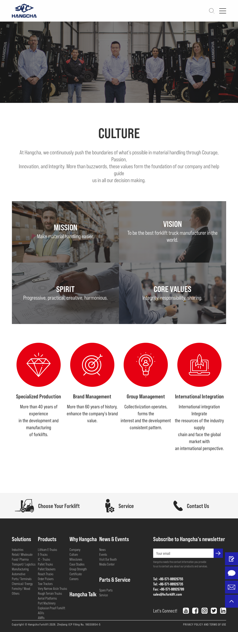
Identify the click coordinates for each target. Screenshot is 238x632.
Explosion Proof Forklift (51, 608)
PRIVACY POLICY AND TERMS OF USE (204, 624)
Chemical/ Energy (22, 583)
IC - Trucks (44, 559)
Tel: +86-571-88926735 (168, 584)
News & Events (114, 539)
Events (103, 554)
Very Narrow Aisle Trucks (52, 588)
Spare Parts (106, 590)
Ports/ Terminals (22, 579)
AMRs (41, 618)
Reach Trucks (45, 574)
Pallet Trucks (45, 564)
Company (74, 549)
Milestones (75, 559)
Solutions (21, 539)
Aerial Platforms (47, 598)
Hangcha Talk (82, 594)
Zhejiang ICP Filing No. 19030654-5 (79, 624)
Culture (73, 554)
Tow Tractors (45, 583)
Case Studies (77, 564)
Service (103, 595)
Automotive (18, 574)
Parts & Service (114, 579)
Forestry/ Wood (21, 588)
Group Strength (78, 569)
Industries (17, 549)
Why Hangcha (83, 539)
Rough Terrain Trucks (50, 593)
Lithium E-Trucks (47, 549)
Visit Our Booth (108, 559)
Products (47, 539)
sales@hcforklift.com (167, 594)
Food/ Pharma (20, 559)
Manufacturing (20, 569)
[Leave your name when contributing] (231, 558)
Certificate (75, 574)
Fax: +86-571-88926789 (168, 589)
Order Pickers (46, 579)
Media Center (107, 564)
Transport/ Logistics (24, 564)
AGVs (41, 613)
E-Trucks (43, 554)
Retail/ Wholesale (22, 554)
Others (16, 593)
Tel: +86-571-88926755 (168, 579)
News (102, 549)
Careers (74, 579)
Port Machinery (47, 603)
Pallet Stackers (47, 569)
